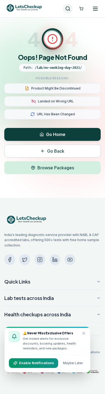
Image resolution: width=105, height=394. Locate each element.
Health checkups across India (37, 314)
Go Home (55, 134)
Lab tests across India (29, 298)
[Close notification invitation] (83, 333)
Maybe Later (73, 363)
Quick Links (17, 281)
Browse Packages (55, 167)
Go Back (55, 151)
